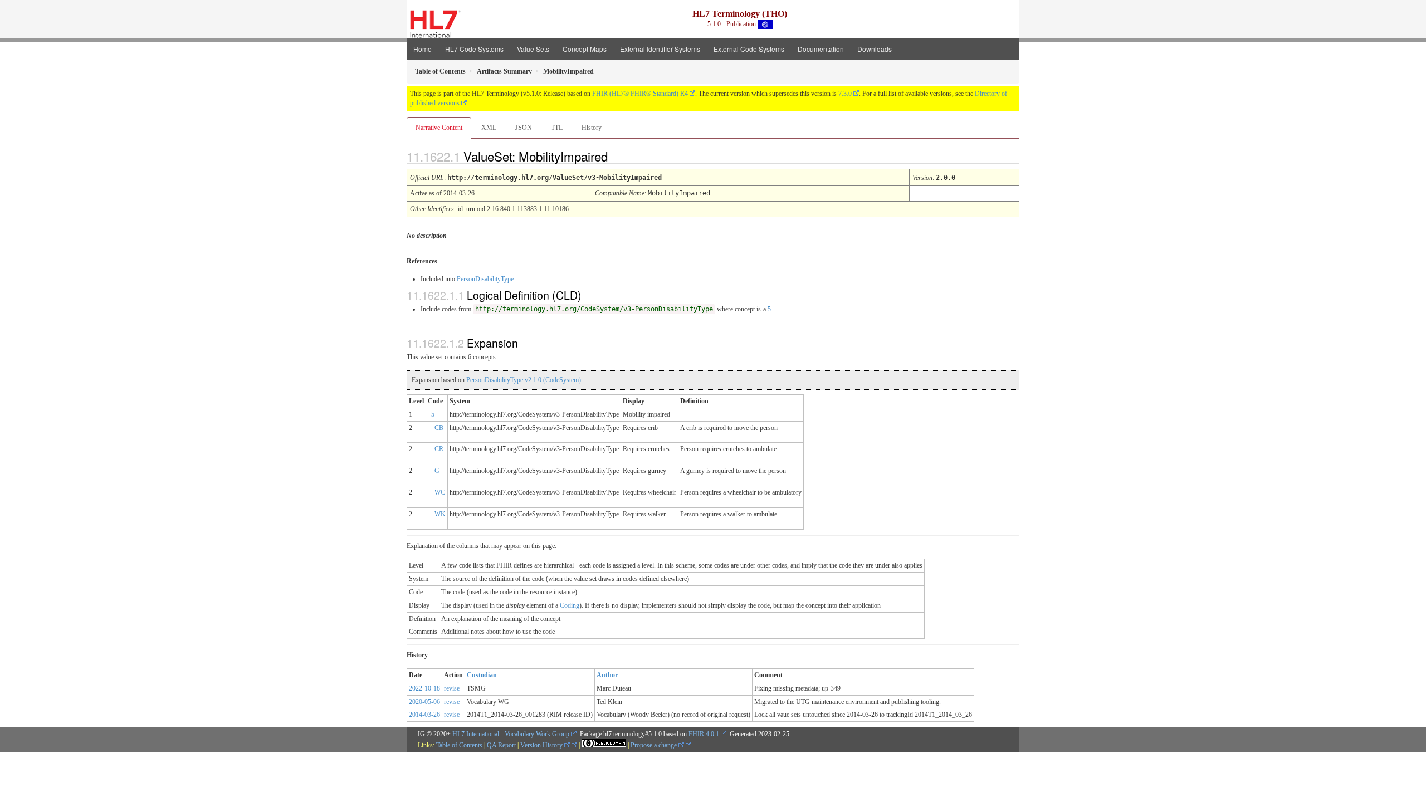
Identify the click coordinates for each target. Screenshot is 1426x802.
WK (440, 514)
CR (438, 449)
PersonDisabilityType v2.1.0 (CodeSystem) (523, 380)
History (592, 127)
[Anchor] (617, 156)
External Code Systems (749, 48)
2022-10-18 (424, 688)
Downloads (874, 48)
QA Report (501, 745)
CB (438, 428)
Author (607, 675)
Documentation (821, 48)
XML (488, 127)
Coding (569, 605)
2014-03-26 (424, 714)
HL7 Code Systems (474, 48)
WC (439, 492)
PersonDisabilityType (485, 279)
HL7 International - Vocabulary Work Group (510, 734)
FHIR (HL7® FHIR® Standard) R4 (640, 93)
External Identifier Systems (660, 48)
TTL (557, 127)
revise (452, 688)
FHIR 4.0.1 (703, 734)
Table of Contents (459, 745)
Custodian (482, 675)
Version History (542, 745)
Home (422, 48)
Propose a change (654, 745)
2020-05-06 (424, 702)
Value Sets (533, 48)
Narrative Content (439, 127)
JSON (523, 127)
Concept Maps (585, 48)
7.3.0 (845, 93)
